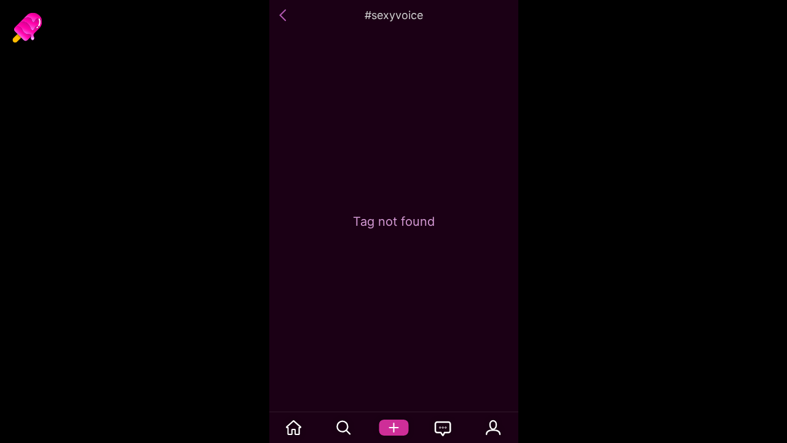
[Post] (394, 427)
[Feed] (294, 427)
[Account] (493, 427)
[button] (284, 15)
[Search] (344, 427)
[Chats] (444, 427)
